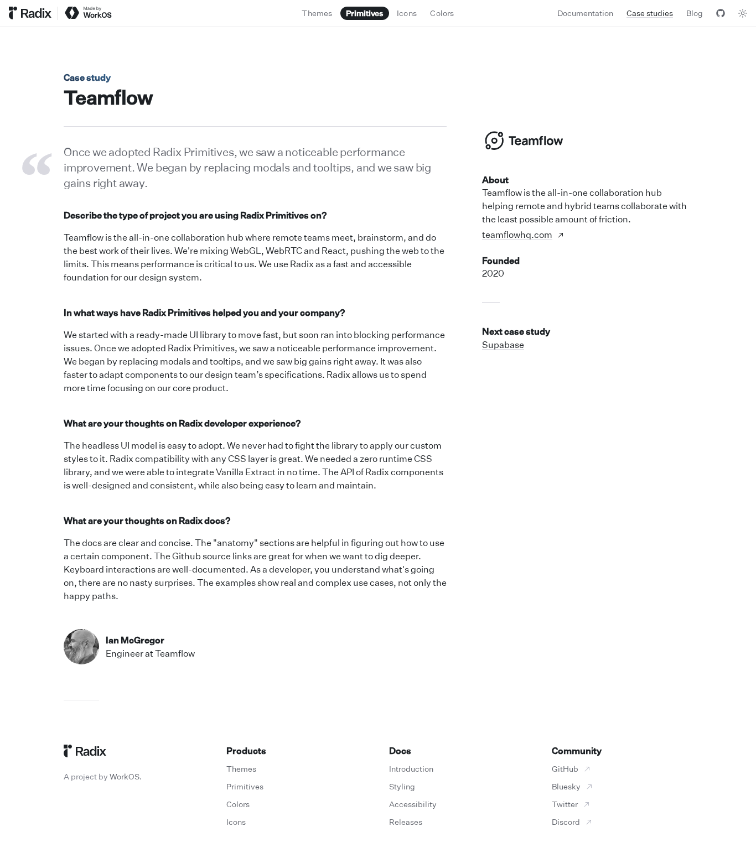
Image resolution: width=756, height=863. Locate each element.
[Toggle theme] (743, 13)
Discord (566, 821)
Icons (236, 821)
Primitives (244, 786)
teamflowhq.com (517, 234)
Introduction (411, 768)
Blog (694, 13)
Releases (405, 821)
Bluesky (566, 786)
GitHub (565, 768)
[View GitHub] (720, 13)
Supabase (503, 344)
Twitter (565, 804)
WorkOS (124, 776)
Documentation (585, 13)
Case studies (649, 13)
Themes (241, 768)
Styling (402, 786)
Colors (238, 804)
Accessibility (413, 804)
